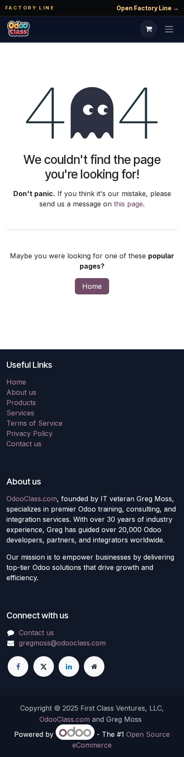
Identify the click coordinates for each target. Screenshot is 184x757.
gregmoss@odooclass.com (62, 643)
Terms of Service (34, 423)
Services (20, 413)
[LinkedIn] (69, 666)
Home (92, 286)
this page (128, 204)
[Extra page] (94, 666)
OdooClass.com (31, 498)
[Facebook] (18, 666)
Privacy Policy (29, 433)
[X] (43, 666)
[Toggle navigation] (169, 29)
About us (21, 392)
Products (21, 402)
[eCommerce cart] (148, 28)
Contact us (24, 443)
